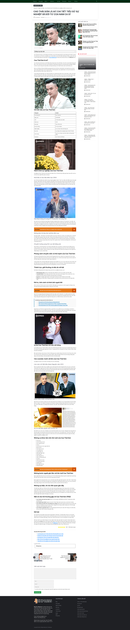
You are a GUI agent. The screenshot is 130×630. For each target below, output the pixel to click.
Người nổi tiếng (38, 5)
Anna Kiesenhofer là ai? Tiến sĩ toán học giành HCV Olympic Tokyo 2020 (53, 305)
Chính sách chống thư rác (81, 616)
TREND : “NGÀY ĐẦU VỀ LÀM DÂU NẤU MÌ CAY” (90, 94)
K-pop (57, 613)
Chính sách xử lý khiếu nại (82, 614)
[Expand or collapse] (75, 51)
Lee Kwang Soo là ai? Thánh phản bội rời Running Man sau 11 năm (50, 533)
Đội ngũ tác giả (80, 607)
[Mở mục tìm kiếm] (96, 1)
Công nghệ (41, 1)
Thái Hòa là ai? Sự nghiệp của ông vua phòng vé (65, 557)
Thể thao (75, 1)
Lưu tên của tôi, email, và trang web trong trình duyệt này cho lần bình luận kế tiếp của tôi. (52, 589)
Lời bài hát (57, 609)
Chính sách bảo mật (80, 609)
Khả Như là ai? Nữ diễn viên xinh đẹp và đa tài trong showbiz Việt (50, 535)
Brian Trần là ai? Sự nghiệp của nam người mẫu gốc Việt (48, 539)
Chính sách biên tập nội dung (82, 611)
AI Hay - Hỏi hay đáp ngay (82, 601)
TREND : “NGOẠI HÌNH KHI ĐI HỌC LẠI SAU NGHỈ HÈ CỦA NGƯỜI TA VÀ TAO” (90, 116)
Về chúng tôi (79, 603)
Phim (57, 614)
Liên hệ (78, 605)
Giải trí (46, 1)
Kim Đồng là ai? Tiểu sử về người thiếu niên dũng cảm (48, 537)
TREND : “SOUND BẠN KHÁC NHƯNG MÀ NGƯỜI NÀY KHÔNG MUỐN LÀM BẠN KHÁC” (89, 87)
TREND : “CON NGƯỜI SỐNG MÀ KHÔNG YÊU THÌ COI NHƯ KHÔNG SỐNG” (89, 129)
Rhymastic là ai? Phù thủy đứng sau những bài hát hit (49, 302)
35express (38, 17)
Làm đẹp (58, 1)
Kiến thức (52, 1)
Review (69, 1)
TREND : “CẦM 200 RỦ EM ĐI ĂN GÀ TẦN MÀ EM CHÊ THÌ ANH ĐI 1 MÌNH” (90, 73)
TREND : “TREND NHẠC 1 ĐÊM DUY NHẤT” (89, 80)
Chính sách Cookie (80, 613)
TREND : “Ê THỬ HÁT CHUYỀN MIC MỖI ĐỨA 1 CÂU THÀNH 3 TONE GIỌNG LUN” (89, 101)
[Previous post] (34, 557)
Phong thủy (64, 1)
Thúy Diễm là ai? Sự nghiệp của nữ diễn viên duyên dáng (48, 540)
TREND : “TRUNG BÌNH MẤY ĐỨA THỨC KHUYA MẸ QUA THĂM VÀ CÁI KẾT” (89, 136)
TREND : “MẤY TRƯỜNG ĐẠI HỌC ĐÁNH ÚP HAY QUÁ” (89, 123)
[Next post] (75, 557)
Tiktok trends (58, 611)
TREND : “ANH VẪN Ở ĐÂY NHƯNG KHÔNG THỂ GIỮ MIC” (89, 108)
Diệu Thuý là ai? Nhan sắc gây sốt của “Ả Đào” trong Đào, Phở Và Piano (52, 303)
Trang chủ (35, 1)
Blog (56, 601)
